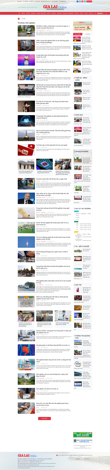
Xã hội (85, 13)
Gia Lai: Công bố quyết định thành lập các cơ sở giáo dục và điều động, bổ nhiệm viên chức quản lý (82, 40)
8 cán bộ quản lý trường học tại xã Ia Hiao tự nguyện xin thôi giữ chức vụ (87, 70)
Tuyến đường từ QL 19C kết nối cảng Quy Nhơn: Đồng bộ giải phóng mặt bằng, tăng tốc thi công (82, 55)
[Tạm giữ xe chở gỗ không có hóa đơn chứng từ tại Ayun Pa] (77, 47)
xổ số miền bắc (77, 445)
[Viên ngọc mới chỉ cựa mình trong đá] (78, 266)
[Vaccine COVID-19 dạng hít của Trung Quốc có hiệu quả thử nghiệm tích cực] (26, 335)
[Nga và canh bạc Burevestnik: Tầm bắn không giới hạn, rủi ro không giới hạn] (26, 135)
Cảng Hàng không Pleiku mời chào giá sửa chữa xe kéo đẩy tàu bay (82, 343)
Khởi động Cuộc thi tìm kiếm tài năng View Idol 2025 (87, 259)
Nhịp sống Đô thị (39, 284)
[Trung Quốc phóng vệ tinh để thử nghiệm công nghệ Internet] (26, 213)
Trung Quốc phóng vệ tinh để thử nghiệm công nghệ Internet (52, 209)
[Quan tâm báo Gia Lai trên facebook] (77, 1)
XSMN (90, 445)
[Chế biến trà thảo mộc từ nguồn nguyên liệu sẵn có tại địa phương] (26, 315)
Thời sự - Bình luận (41, 13)
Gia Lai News (100, 13)
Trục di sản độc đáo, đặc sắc (86, 250)
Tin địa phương (81, 151)
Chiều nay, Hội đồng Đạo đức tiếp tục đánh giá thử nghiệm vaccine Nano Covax (52, 298)
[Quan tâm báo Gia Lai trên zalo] (80, 1)
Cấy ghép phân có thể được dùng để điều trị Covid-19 (53, 345)
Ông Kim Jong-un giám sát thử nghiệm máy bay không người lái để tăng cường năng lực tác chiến (63, 173)
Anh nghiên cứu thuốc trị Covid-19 (47, 389)
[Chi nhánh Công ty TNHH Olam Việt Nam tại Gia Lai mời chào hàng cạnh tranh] (78, 364)
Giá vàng (76, 231)
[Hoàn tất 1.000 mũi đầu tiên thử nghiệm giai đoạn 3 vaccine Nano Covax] (26, 408)
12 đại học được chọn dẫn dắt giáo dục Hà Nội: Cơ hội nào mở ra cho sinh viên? (82, 142)
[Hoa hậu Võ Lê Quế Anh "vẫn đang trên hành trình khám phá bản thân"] (26, 106)
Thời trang (38, 105)
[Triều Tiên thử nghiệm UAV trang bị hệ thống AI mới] (26, 164)
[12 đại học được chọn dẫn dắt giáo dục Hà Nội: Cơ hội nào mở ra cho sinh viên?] (78, 140)
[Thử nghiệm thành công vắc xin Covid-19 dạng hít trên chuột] (26, 364)
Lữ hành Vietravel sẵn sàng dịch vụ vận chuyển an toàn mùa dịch (44, 324)
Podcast (38, 1)
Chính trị (33, 13)
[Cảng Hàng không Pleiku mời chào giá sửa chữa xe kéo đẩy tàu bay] (78, 342)
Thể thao (91, 13)
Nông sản (76, 211)
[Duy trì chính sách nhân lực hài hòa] (78, 92)
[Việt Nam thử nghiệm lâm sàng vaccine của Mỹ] (63, 315)
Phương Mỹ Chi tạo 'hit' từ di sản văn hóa (87, 307)
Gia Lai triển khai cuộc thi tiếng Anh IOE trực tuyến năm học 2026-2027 (82, 120)
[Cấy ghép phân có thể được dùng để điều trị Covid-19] (26, 350)
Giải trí (81, 13)
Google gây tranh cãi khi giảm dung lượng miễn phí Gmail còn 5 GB (52, 56)
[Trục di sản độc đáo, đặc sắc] (78, 251)
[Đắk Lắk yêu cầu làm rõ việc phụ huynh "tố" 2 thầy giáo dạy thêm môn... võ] (78, 274)
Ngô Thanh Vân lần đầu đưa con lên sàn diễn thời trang (87, 290)
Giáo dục (54, 13)
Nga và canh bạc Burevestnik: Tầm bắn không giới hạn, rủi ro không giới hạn (53, 131)
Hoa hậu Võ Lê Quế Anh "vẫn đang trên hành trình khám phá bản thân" (52, 102)
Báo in (32, 1)
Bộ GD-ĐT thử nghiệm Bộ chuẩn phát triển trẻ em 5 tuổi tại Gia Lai (52, 223)
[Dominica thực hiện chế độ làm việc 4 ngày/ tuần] (26, 183)
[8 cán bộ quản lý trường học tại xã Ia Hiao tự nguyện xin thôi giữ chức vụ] (77, 70)
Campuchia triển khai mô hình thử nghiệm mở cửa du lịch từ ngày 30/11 (53, 267)
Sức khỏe (59, 13)
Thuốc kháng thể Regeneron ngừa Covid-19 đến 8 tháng (52, 252)
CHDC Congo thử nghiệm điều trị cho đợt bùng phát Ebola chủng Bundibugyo (52, 41)
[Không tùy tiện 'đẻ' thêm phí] (78, 84)
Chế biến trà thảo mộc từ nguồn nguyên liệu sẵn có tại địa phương (25, 324)
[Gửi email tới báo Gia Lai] (85, 1)
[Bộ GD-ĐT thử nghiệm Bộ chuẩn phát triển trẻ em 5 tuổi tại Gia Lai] (26, 227)
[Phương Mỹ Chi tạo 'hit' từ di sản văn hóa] (78, 307)
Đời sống (38, 181)
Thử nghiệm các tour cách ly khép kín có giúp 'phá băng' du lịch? (52, 375)
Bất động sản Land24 (84, 445)
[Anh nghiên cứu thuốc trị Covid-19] (26, 393)
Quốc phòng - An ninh (41, 197)
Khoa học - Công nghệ (68, 13)
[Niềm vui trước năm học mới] (78, 99)
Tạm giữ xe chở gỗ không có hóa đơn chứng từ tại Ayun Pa (87, 47)
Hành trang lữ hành (40, 30)
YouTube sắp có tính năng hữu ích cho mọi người (51, 145)
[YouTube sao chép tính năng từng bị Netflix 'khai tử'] (44, 164)
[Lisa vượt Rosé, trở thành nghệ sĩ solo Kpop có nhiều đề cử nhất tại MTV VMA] (78, 297)
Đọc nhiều (78, 34)
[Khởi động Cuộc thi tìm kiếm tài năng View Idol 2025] (78, 258)
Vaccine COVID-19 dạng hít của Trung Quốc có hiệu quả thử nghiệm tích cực (53, 331)
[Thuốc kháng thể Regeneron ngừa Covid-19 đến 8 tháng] (26, 256)
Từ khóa (24, 18)
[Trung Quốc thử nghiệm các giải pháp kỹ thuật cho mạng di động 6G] (26, 121)
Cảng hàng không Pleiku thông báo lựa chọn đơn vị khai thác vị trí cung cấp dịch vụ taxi (82, 375)
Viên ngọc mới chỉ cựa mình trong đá (86, 266)
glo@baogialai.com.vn (25, 461)
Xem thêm (44, 418)
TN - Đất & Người (82, 246)
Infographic (63, 1)
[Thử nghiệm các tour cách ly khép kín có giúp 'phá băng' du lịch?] (26, 379)
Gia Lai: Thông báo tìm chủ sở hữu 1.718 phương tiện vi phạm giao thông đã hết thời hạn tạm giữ (82, 354)
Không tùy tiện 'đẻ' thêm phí (86, 83)
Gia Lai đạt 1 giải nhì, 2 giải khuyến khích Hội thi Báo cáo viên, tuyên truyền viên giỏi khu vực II (82, 178)
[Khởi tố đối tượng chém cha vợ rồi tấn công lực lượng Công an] (77, 63)
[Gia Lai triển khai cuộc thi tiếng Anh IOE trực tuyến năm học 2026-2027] (78, 119)
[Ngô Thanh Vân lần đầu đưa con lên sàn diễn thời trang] (78, 289)
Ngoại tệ (76, 221)
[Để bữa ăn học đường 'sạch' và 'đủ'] (78, 106)
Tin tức (37, 44)
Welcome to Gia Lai (46, 1)
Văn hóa (77, 13)
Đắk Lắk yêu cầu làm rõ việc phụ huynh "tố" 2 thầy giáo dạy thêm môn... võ (82, 275)
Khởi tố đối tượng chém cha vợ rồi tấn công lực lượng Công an (87, 63)
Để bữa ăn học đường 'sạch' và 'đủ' (87, 106)
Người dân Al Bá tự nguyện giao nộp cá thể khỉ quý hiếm (87, 169)
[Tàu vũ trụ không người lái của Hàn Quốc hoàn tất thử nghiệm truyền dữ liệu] (26, 242)
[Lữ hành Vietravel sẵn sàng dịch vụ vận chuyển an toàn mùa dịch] (44, 315)
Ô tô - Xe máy (39, 90)
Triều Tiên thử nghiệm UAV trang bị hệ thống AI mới (26, 172)
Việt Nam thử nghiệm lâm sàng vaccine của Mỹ (62, 323)
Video (20, 1)
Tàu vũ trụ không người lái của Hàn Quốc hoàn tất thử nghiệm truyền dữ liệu (53, 238)
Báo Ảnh (26, 1)
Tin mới (88, 34)
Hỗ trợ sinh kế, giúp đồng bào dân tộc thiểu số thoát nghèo (87, 160)
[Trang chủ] (19, 13)
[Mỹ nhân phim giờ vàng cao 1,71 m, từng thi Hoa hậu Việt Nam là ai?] (78, 325)
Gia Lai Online (27, 455)
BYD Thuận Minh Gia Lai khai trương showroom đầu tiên (82, 385)
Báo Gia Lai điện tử (55, 7)
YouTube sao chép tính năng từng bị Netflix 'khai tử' (44, 172)
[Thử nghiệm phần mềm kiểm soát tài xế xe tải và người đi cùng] (26, 285)
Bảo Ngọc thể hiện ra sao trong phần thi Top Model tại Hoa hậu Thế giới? (82, 316)
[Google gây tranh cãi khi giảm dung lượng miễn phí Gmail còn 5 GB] (26, 60)
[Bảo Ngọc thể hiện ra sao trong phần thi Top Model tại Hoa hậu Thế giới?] (78, 315)
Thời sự (23, 13)
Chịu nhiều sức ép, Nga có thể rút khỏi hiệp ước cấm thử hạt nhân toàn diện (52, 194)
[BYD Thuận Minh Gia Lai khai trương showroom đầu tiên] (78, 383)
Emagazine (55, 1)
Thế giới (28, 13)
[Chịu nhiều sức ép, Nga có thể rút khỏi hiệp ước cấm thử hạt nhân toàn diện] (26, 198)
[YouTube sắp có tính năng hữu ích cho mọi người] (26, 150)
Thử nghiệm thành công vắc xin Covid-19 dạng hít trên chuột (53, 360)
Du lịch (37, 270)
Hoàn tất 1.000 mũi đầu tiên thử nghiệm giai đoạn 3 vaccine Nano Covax (52, 404)
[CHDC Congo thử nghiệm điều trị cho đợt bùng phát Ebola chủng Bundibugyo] (26, 45)
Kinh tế (48, 13)
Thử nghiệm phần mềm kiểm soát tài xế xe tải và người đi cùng (53, 282)
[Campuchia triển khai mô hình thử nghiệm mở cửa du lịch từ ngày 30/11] (26, 271)
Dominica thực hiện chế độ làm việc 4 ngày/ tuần (51, 179)
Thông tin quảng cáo (82, 337)
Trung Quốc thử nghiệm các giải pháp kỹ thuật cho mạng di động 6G (52, 117)
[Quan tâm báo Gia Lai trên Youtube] (82, 1)
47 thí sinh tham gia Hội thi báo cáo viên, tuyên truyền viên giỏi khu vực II (82, 199)
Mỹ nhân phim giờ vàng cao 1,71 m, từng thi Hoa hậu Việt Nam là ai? (82, 326)
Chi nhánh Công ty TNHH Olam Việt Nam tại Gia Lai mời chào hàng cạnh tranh (82, 365)
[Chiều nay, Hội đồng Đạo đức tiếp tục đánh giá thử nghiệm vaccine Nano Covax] (26, 301)
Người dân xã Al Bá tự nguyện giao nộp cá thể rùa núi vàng (82, 189)
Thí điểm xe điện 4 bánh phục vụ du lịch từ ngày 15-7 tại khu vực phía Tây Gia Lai (53, 27)
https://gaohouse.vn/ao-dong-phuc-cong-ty (82, 448)
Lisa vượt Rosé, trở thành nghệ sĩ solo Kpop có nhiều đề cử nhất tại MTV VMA (82, 299)
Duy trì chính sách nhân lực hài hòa (86, 92)
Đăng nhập (89, 1)
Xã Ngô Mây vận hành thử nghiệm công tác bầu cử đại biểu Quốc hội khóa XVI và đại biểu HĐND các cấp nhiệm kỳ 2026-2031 (53, 71)
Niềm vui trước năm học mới (86, 98)
